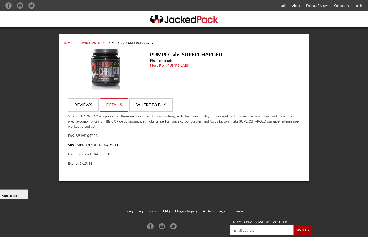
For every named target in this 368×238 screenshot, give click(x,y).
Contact (240, 211)
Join (283, 5)
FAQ (166, 211)
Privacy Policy (133, 211)
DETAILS (114, 104)
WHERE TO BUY (151, 104)
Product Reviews (317, 5)
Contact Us (341, 5)
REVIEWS (83, 104)
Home (67, 43)
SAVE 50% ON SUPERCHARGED (93, 145)
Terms (153, 211)
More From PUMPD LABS (169, 65)
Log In (359, 5)
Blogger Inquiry (186, 211)
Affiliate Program (215, 211)
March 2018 (90, 43)
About (296, 5)
